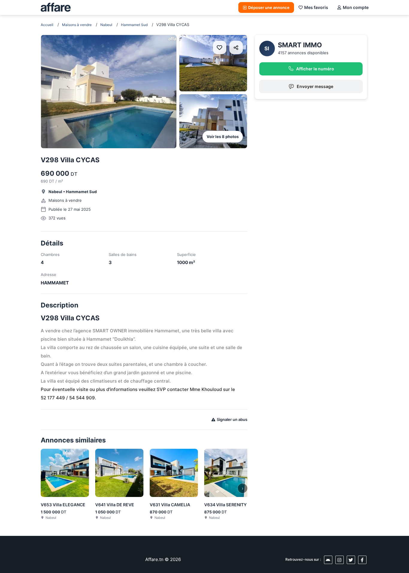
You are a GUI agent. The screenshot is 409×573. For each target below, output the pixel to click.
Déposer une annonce (269, 7)
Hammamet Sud (134, 24)
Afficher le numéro (315, 68)
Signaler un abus (232, 419)
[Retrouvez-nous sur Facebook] (362, 560)
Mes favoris (316, 7)
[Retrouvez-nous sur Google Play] (328, 560)
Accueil (47, 24)
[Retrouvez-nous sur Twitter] (351, 560)
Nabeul (106, 24)
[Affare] (56, 7)
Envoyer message (315, 86)
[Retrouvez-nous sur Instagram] (339, 560)
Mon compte (356, 7)
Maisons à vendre (77, 24)
